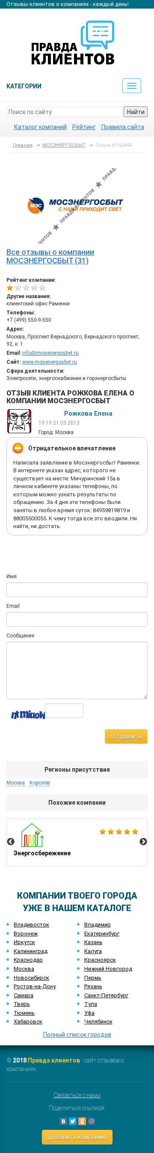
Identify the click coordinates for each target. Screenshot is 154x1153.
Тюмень (24, 1013)
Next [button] (143, 842)
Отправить (126, 736)
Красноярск (100, 960)
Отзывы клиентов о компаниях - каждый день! (67, 4)
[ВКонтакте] (63, 1121)
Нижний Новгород (108, 969)
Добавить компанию (77, 1137)
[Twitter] (73, 1121)
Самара (23, 995)
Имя (11, 576)
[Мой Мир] (91, 1121)
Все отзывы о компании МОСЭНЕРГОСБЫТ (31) (50, 256)
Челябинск (98, 1021)
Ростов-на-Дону (35, 986)
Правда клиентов (54, 1060)
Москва (24, 969)
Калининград (30, 951)
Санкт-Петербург (106, 995)
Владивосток (31, 924)
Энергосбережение (77, 842)
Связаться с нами (77, 1095)
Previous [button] (10, 842)
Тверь (22, 1004)
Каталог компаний (40, 127)
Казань (93, 942)
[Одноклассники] (82, 1121)
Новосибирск (31, 978)
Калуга (93, 951)
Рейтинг (84, 127)
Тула (90, 1004)
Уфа (89, 1013)
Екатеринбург (101, 933)
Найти (136, 112)
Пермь (92, 978)
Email (13, 606)
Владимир (97, 924)
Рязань (93, 986)
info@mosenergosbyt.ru (50, 353)
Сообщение (20, 636)
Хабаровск (28, 1021)
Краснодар (28, 960)
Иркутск (24, 942)
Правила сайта (122, 127)
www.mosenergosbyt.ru (49, 362)
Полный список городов (77, 1034)
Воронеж (26, 933)
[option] (77, 842)
